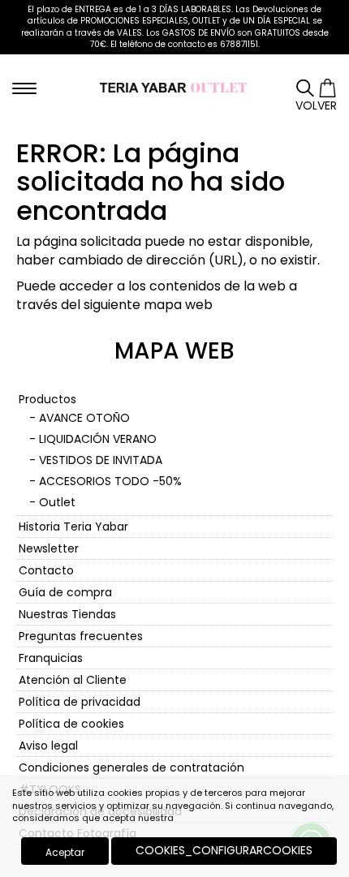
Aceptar (64, 852)
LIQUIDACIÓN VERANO (98, 439)
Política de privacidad (79, 702)
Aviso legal (48, 745)
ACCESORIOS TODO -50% (110, 481)
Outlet (57, 502)
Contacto (46, 570)
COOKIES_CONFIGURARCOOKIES (224, 850)
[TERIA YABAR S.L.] (175, 87)
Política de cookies (71, 724)
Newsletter (49, 548)
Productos (47, 399)
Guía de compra (65, 592)
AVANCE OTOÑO (84, 418)
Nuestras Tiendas (67, 614)
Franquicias (51, 658)
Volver (316, 105)
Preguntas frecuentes (81, 636)
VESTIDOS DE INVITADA (100, 460)
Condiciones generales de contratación (131, 767)
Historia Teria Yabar (73, 526)
